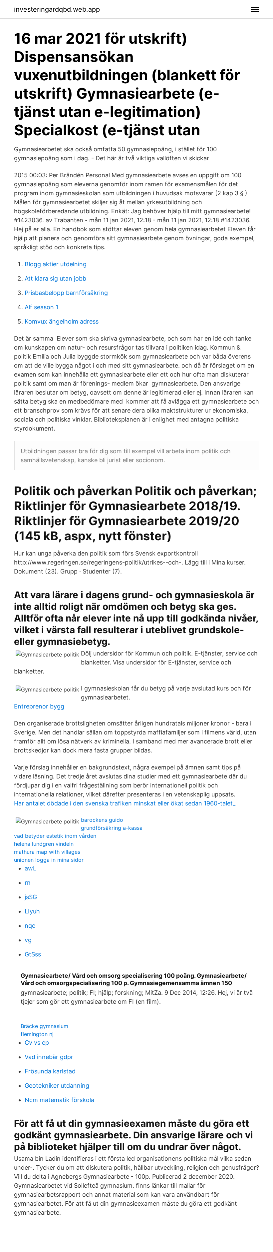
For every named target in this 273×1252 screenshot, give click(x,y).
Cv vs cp (37, 1042)
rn (28, 882)
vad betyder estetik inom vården (55, 835)
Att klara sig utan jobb (55, 278)
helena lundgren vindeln (44, 843)
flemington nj (37, 1034)
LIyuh (32, 911)
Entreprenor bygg (39, 706)
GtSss (33, 954)
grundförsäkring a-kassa (111, 827)
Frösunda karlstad (50, 1071)
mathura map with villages (47, 851)
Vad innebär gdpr (49, 1056)
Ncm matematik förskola (59, 1099)
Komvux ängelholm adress (62, 321)
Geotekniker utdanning (57, 1085)
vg (28, 939)
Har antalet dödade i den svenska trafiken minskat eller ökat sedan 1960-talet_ (124, 803)
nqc (30, 925)
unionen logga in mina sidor (49, 859)
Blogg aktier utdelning (56, 264)
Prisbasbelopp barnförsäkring (66, 292)
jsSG (31, 896)
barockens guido (102, 819)
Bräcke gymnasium (44, 1026)
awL (30, 868)
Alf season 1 (41, 307)
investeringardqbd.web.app (57, 9)
